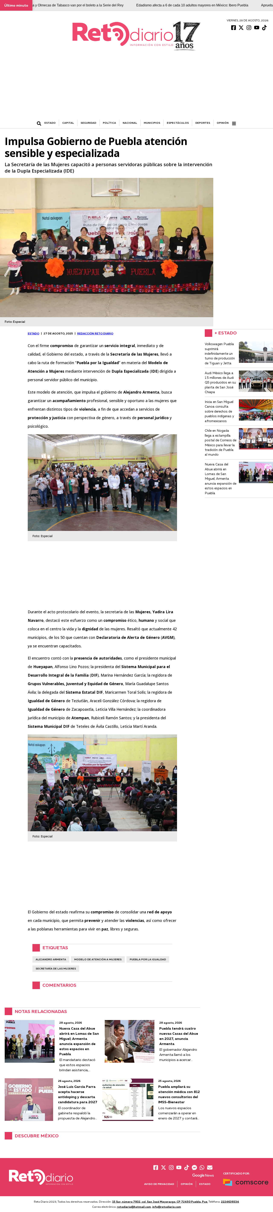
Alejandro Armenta (51, 959)
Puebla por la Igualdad (148, 959)
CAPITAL (68, 122)
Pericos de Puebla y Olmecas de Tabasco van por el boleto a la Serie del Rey (64, 5)
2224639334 (230, 1201)
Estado (205, 1184)
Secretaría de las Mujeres (56, 968)
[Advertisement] (136, 88)
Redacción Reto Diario (95, 333)
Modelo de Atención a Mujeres (98, 959)
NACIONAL (130, 122)
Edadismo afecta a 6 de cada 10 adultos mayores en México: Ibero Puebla (192, 5)
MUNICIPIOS (152, 122)
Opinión (223, 122)
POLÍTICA (109, 122)
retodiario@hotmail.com (134, 1206)
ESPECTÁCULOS (178, 122)
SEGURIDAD (88, 122)
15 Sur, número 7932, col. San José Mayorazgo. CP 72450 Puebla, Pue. (160, 1201)
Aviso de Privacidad (159, 1184)
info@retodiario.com (166, 1206)
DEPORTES (202, 122)
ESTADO (50, 122)
